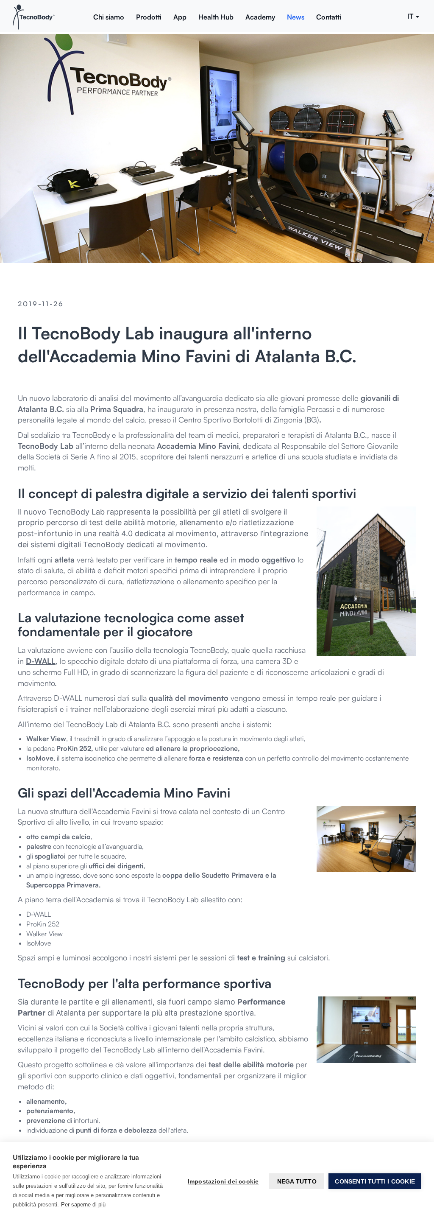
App (179, 17)
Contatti (328, 17)
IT (411, 16)
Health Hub (216, 17)
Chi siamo (108, 17)
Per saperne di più (83, 1204)
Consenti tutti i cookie (375, 1181)
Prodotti (148, 17)
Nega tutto (297, 1181)
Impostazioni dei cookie (223, 1181)
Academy (260, 17)
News (295, 17)
